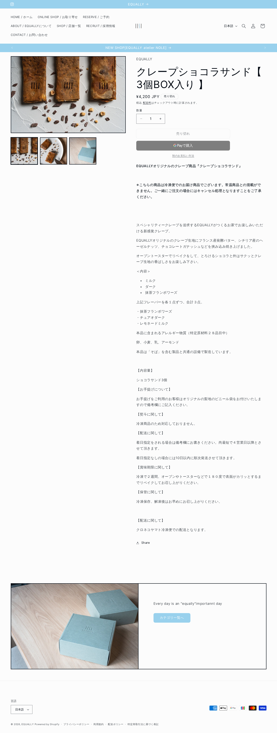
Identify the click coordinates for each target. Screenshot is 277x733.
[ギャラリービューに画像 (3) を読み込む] (82, 151)
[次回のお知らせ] (265, 48)
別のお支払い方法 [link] (183, 155)
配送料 (147, 102)
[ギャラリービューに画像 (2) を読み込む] (53, 151)
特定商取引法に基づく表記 (143, 724)
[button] (243, 26)
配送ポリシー (115, 724)
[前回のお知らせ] (12, 48)
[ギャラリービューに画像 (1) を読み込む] (24, 151)
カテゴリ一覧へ (172, 618)
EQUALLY (27, 724)
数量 (139, 110)
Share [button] (145, 543)
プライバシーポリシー (76, 724)
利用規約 (98, 724)
